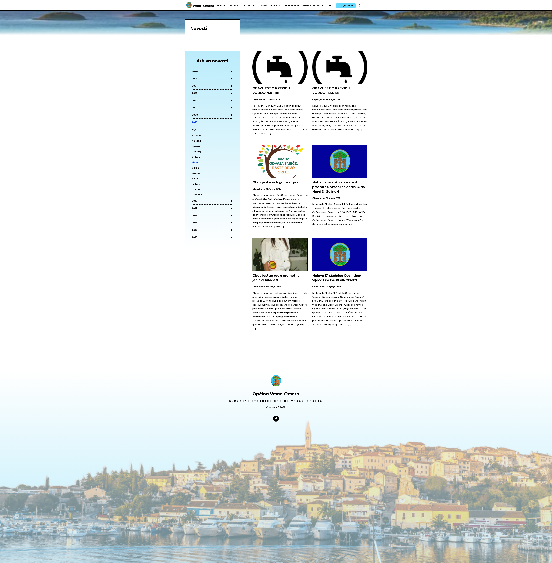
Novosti (222, 5)
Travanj (196, 151)
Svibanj (196, 157)
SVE (194, 130)
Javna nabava (268, 5)
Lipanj (195, 162)
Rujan (195, 178)
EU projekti (251, 5)
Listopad (197, 184)
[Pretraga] (359, 5)
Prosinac (197, 194)
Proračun (236, 5)
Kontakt (327, 5)
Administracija (311, 5)
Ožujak (196, 146)
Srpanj (195, 167)
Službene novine (289, 5)
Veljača (196, 140)
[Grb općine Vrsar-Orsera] (276, 380)
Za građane (346, 5)
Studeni (196, 189)
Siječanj (196, 135)
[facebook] (276, 419)
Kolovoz (196, 173)
